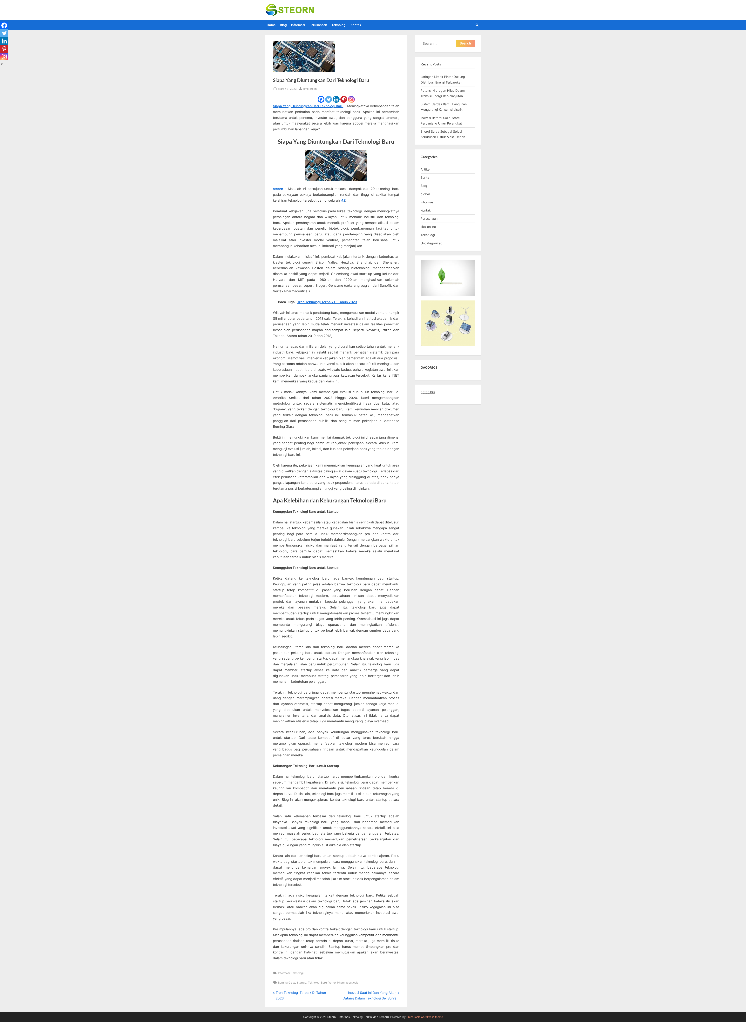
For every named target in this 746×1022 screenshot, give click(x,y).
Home (271, 25)
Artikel (425, 169)
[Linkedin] (336, 99)
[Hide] (1, 64)
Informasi (298, 25)
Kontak (356, 25)
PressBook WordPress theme (424, 1017)
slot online (428, 227)
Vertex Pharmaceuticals (343, 982)
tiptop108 (428, 392)
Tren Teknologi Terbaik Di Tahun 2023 (327, 302)
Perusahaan (318, 25)
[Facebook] (321, 99)
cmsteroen (310, 88)
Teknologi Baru (317, 982)
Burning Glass (286, 982)
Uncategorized (431, 243)
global (425, 194)
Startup (301, 982)
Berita (425, 177)
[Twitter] (328, 99)
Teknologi (338, 25)
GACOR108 (429, 367)
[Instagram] (351, 99)
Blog (283, 25)
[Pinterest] (343, 99)
